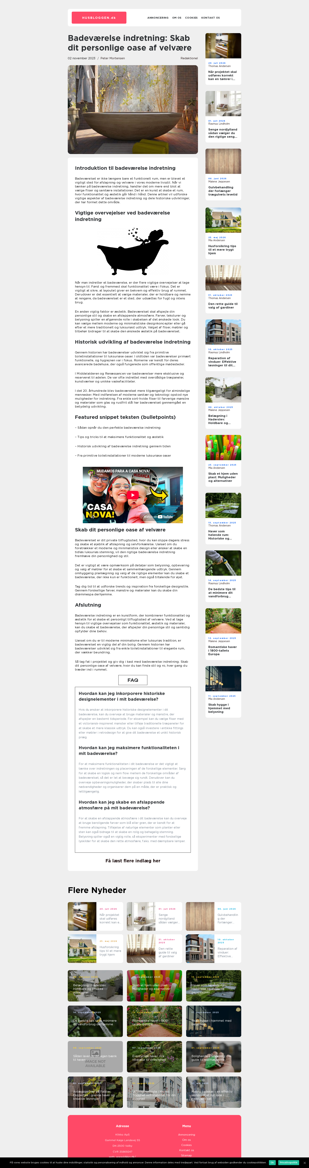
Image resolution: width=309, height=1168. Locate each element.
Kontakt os (210, 17)
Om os (177, 17)
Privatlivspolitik (288, 1162)
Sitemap (186, 1155)
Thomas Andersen (219, 66)
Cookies (191, 17)
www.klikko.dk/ (126, 1157)
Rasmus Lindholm (219, 123)
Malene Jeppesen (219, 181)
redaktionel (189, 58)
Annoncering (158, 17)
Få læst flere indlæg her (133, 860)
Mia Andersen (216, 240)
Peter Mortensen (112, 58)
